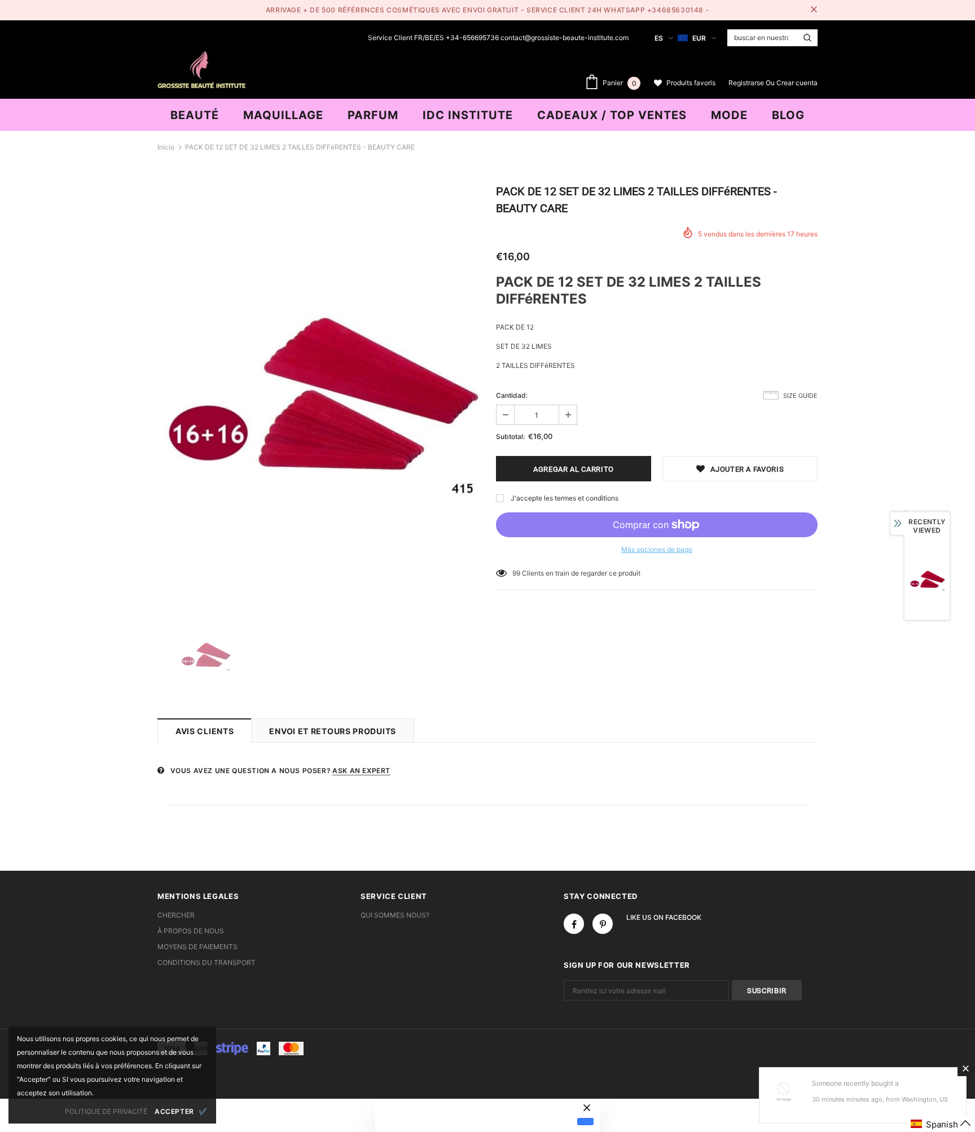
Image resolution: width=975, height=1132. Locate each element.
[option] (318, 396)
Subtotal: (510, 436)
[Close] (965, 1068)
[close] (813, 10)
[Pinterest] (602, 924)
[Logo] (201, 68)
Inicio (165, 147)
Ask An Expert (361, 770)
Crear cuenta (797, 82)
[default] (585, 1121)
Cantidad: (512, 395)
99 (516, 573)
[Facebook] (574, 924)
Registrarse (747, 82)
